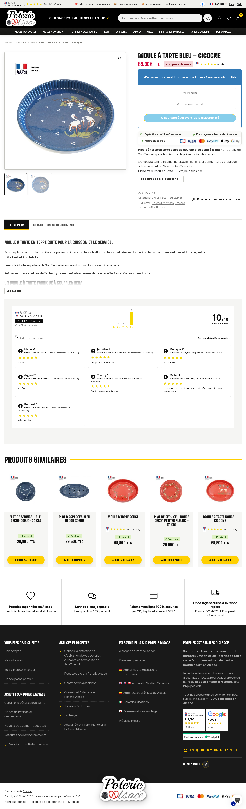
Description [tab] (16, 224)
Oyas (150, 31)
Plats (106, 31)
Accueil (8, 42)
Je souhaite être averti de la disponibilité (190, 117)
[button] (120, 58)
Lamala (137, 31)
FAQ (239, 4)
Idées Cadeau (223, 31)
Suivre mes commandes (20, 669)
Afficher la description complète (161, 179)
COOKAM (70, 796)
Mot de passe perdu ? (18, 679)
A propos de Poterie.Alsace (137, 651)
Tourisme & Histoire (77, 706)
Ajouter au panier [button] (26, 560)
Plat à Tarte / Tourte (33, 42)
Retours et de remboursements (25, 735)
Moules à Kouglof (26, 31)
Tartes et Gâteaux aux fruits (129, 273)
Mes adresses (13, 660)
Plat (18, 42)
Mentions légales (15, 801)
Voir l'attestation (29, 321)
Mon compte (12, 651)
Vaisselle (121, 31)
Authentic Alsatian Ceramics (150, 683)
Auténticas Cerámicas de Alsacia (144, 692)
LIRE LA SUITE (14, 290)
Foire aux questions (132, 660)
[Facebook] (202, 4)
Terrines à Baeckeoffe (83, 31)
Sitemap (73, 801)
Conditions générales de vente (24, 702)
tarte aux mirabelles (116, 252)
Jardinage (70, 715)
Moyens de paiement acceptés (25, 725)
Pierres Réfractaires (171, 31)
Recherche (207, 18)
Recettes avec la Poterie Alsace (85, 673)
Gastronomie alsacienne (80, 683)
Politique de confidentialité (47, 801)
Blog (231, 4)
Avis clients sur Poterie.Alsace (28, 744)
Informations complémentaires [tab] (54, 224)
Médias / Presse (129, 720)
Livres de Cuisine (199, 31)
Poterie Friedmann (163, 202)
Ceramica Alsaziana (136, 702)
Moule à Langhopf (53, 31)
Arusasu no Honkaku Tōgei (140, 711)
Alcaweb (27, 791)
